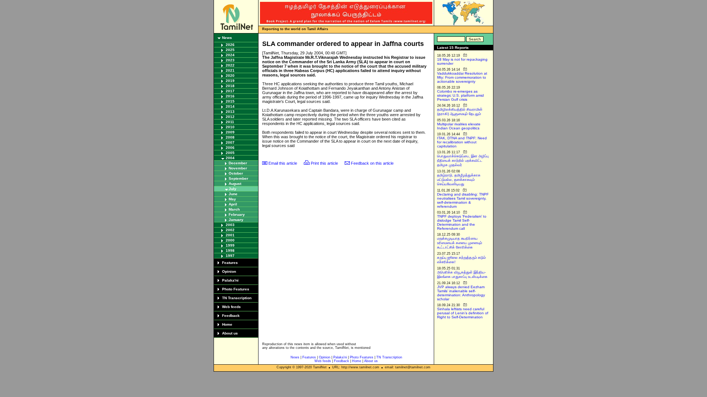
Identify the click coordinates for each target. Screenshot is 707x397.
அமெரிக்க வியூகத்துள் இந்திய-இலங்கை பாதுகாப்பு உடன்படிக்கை (462, 274)
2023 (230, 60)
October (236, 173)
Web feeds (231, 307)
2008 (230, 137)
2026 (230, 45)
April (233, 204)
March (234, 209)
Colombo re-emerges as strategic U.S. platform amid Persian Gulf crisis (460, 95)
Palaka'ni (230, 280)
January (236, 220)
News (227, 38)
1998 (230, 250)
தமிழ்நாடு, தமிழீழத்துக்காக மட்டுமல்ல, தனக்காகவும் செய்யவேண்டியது (459, 179)
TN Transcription (237, 298)
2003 (230, 225)
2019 (230, 81)
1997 (230, 256)
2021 (230, 70)
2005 (230, 153)
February (237, 214)
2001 (230, 235)
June (233, 194)
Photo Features (235, 289)
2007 (230, 142)
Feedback (231, 316)
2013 (230, 112)
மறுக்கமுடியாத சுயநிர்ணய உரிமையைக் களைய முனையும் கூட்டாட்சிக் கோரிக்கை (459, 242)
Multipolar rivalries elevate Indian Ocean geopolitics (459, 126)
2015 (230, 101)
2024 (230, 55)
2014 (230, 106)
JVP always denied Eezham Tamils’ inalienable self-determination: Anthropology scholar (461, 293)
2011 (230, 122)
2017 (230, 91)
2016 (230, 96)
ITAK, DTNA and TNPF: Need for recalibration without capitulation (462, 142)
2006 (230, 148)
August (235, 184)
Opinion (229, 271)
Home (227, 324)
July (232, 189)
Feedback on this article (372, 163)
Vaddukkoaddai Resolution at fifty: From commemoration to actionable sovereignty (462, 77)
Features (230, 263)
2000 (230, 240)
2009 (230, 132)
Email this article (282, 163)
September (238, 178)
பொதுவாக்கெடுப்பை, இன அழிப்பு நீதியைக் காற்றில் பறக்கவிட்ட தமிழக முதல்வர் (463, 160)
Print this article (324, 163)
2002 (230, 230)
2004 (230, 158)
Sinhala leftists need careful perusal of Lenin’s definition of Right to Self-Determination (462, 313)
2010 (230, 127)
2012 (230, 117)
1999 (230, 245)
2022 (230, 65)
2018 (230, 86)
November (238, 168)
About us (230, 333)
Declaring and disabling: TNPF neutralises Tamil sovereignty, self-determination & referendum (463, 200)
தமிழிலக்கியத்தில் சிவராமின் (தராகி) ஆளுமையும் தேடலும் (459, 111)
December (238, 163)
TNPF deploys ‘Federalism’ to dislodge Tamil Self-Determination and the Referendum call (461, 222)
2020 (230, 76)
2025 (230, 50)
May (232, 199)
